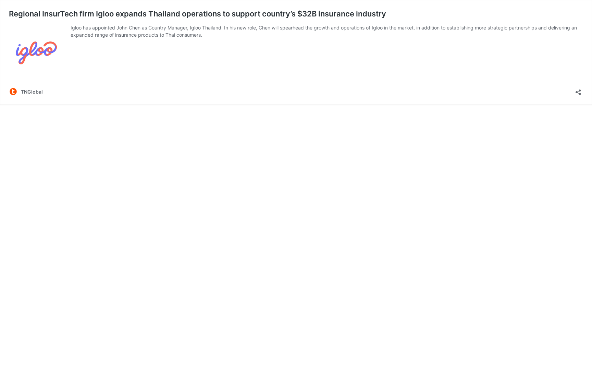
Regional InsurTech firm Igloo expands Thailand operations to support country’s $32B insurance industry (197, 13)
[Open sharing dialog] (578, 90)
